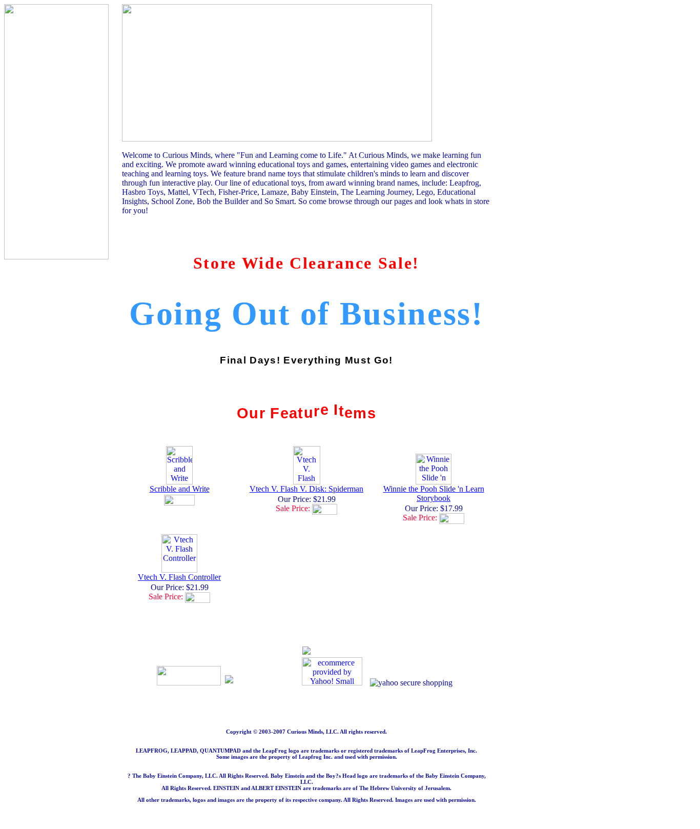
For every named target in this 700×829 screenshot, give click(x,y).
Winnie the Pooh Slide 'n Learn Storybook (433, 493)
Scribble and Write (180, 488)
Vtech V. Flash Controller (179, 577)
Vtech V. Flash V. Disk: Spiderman (306, 488)
